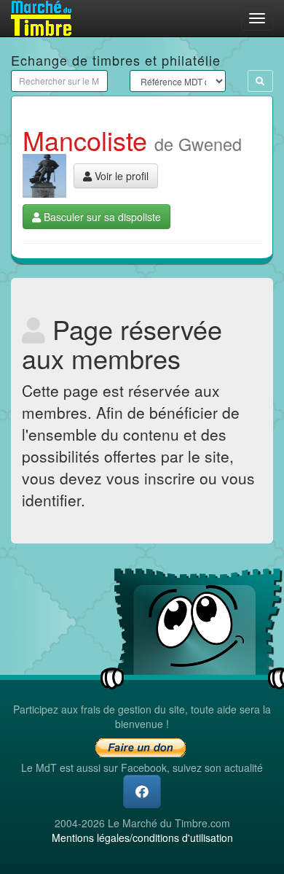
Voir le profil (120, 176)
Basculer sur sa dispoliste (101, 216)
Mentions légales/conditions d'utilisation (142, 837)
